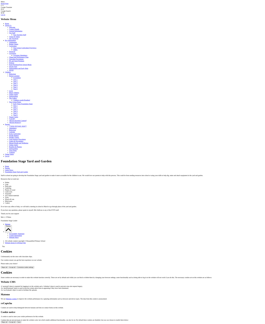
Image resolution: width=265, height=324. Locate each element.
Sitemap (7, 224)
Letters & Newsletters (16, 141)
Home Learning (14, 76)
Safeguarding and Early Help (18, 68)
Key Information (10, 40)
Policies (11, 63)
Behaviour (12, 74)
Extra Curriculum (14, 134)
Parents (7, 124)
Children (8, 72)
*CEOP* (12, 119)
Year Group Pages (15, 102)
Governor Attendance (20, 55)
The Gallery (13, 98)
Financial (12, 51)
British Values (13, 44)
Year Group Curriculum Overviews (24, 48)
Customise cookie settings (25, 267)
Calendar (12, 132)
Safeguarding (13, 96)
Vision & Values (14, 37)
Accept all (12, 267)
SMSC (15, 50)
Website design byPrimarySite (15, 243)
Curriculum (13, 46)
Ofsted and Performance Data (18, 57)
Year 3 (15, 83)
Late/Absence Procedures (17, 139)
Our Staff (12, 33)
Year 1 (15, 79)
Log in (3, 15)
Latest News (9, 170)
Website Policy (14, 237)
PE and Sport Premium (16, 61)
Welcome (12, 27)
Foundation (17, 78)
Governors (12, 53)
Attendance (13, 128)
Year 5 (15, 87)
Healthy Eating (14, 137)
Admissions (13, 42)
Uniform (12, 152)
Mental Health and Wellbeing (18, 143)
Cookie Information (15, 235)
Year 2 (15, 81)
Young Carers (13, 117)
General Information (15, 31)
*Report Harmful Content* (18, 121)
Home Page (4, 3)
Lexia (11, 91)
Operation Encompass (16, 59)
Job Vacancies (13, 38)
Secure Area (13, 66)
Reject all (4, 267)
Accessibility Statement (16, 234)
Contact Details (14, 29)
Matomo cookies (11, 299)
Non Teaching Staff (19, 35)
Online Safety (13, 94)
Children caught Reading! (21, 100)
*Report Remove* (15, 122)
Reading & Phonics (15, 147)
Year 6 (15, 89)
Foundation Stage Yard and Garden (16, 172)
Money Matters (14, 93)
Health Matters (14, 135)
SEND (11, 70)
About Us (8, 25)
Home (7, 23)
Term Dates (13, 150)
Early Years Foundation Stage (23, 104)
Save (18, 322)
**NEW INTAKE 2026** (18, 126)
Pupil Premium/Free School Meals (20, 65)
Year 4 (15, 85)
